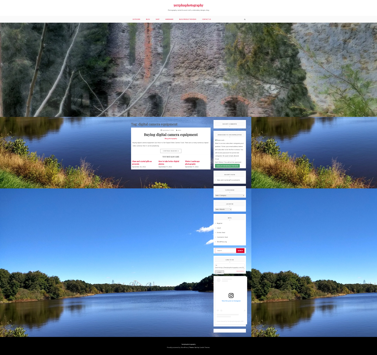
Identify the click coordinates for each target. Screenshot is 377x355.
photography (172, 138)
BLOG (148, 19)
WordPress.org (222, 242)
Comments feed (222, 237)
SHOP (157, 19)
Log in (219, 228)
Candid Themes (205, 347)
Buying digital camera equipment (171, 134)
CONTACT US (206, 19)
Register (219, 223)
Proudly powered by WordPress (177, 347)
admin (179, 130)
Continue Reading (170, 151)
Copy (219, 272)
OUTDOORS (136, 19)
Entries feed (221, 232)
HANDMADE (169, 19)
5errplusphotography (188, 5)
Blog (166, 138)
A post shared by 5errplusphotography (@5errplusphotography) (236, 321)
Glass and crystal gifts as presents (228, 180)
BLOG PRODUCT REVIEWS (187, 19)
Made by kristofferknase (240, 271)
